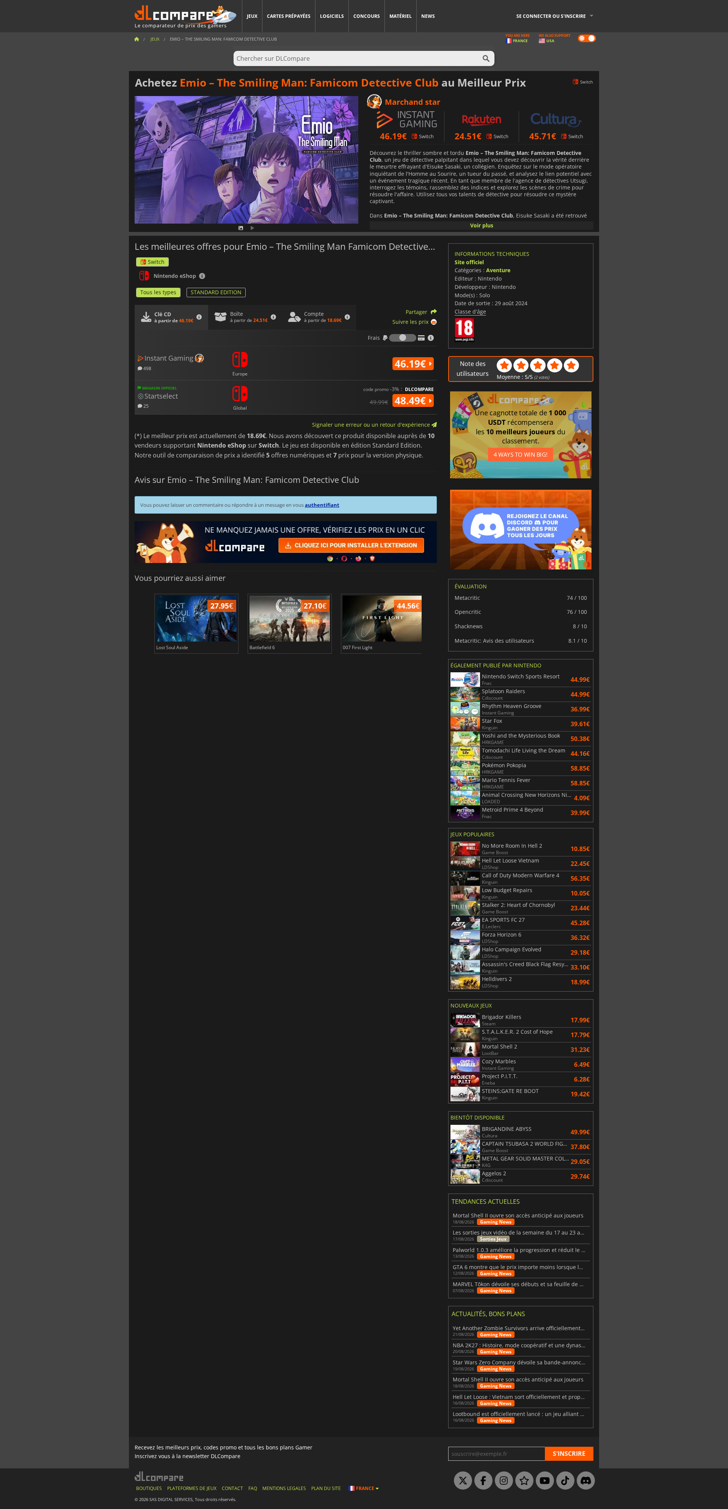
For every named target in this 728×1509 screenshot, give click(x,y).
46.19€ (411, 363)
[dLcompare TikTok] (563, 1480)
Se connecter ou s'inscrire (551, 16)
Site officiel (469, 262)
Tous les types (158, 292)
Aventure (498, 270)
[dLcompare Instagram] (502, 1480)
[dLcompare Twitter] (461, 1480)
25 (145, 405)
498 (146, 368)
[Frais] (403, 338)
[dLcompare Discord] (583, 1480)
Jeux (252, 16)
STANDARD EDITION (216, 292)
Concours (366, 16)
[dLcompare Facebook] (481, 1480)
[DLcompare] (159, 1476)
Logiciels (332, 16)
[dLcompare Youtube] (542, 1480)
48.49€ (411, 400)
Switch (156, 261)
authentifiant (322, 504)
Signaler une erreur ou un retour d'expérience (371, 424)
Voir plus (481, 225)
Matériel (400, 16)
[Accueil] (136, 39)
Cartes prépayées (289, 16)
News (428, 16)
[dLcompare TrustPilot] (522, 1480)
